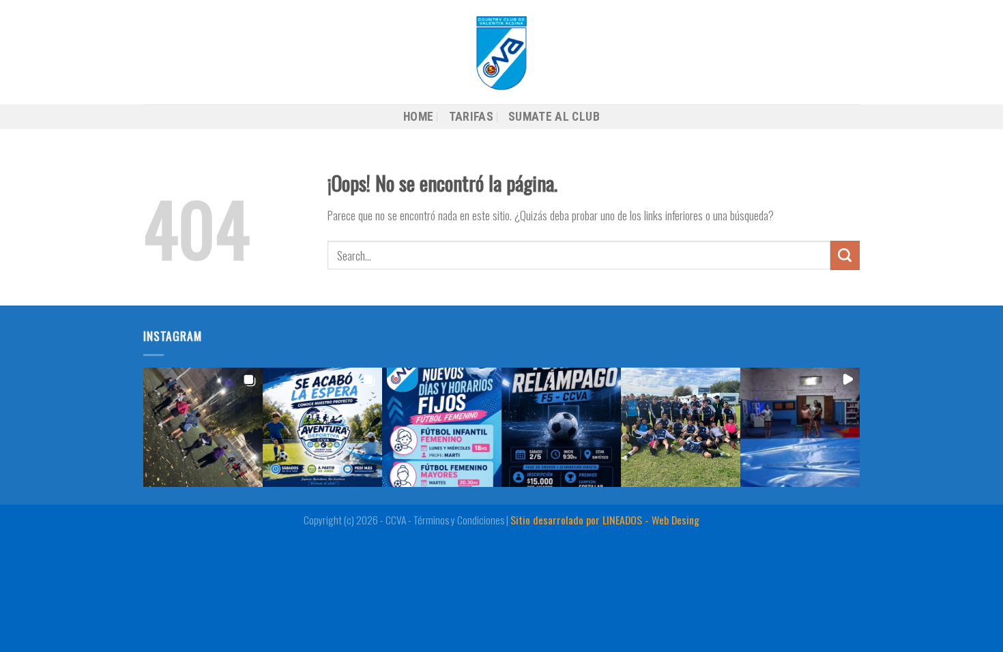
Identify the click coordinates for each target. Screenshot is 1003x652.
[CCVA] (501, 52)
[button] (203, 427)
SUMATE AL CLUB (554, 116)
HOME (418, 116)
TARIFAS (471, 116)
